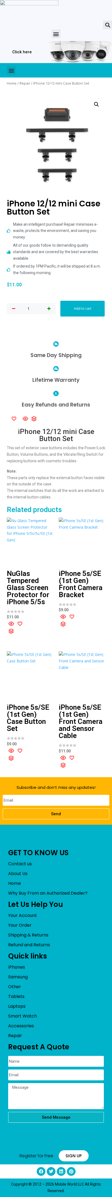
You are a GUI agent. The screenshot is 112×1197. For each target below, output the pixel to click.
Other (14, 987)
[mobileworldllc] (29, 10)
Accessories (21, 1026)
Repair (25, 83)
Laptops (17, 1006)
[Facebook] (41, 1171)
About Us (17, 873)
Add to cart (82, 308)
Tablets (16, 996)
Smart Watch (22, 1016)
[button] (107, 24)
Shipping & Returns (28, 935)
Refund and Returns (29, 945)
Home (12, 83)
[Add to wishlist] (14, 418)
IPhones (16, 967)
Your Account (22, 915)
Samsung (18, 977)
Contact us (20, 864)
